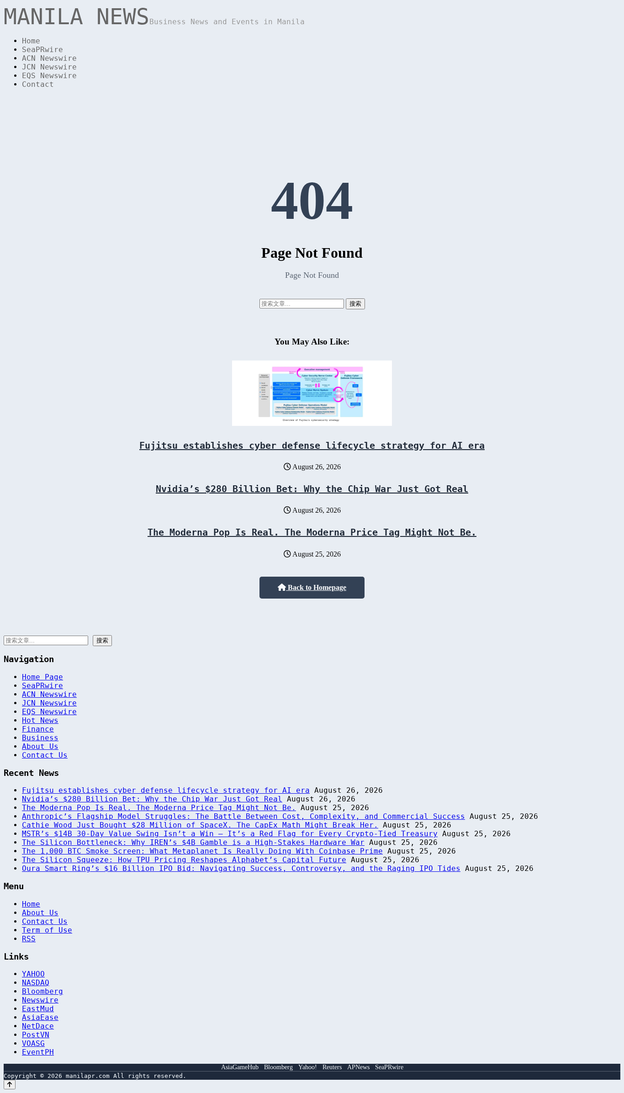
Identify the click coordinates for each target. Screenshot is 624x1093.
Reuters (332, 1067)
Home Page (42, 677)
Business (40, 737)
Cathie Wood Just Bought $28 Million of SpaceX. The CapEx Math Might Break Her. (200, 825)
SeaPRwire (42, 49)
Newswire (40, 1000)
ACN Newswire (49, 58)
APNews (358, 1067)
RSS (29, 938)
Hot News (40, 720)
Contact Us (45, 755)
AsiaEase (40, 1017)
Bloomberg (42, 991)
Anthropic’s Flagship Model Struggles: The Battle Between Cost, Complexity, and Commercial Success (243, 816)
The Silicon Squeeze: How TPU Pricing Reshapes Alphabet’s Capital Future (184, 859)
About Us (40, 746)
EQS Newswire (49, 75)
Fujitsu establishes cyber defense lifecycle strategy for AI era (312, 445)
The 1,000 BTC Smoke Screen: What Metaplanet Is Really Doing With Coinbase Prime (202, 851)
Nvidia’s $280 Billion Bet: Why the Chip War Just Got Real (312, 488)
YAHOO (33, 974)
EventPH (38, 1052)
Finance (38, 729)
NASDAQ (35, 982)
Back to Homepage (316, 587)
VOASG (33, 1043)
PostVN (35, 1034)
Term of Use (47, 930)
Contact (38, 84)
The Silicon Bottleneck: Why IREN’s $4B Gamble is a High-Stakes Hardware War (193, 842)
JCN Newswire (49, 67)
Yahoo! (307, 1067)
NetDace (38, 1026)
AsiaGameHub (240, 1067)
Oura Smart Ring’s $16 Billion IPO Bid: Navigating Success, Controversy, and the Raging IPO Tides (241, 868)
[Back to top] (10, 1084)
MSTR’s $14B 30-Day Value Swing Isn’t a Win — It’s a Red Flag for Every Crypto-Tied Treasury (230, 833)
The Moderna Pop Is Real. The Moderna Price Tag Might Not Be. (312, 532)
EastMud (38, 1008)
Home (31, 41)
